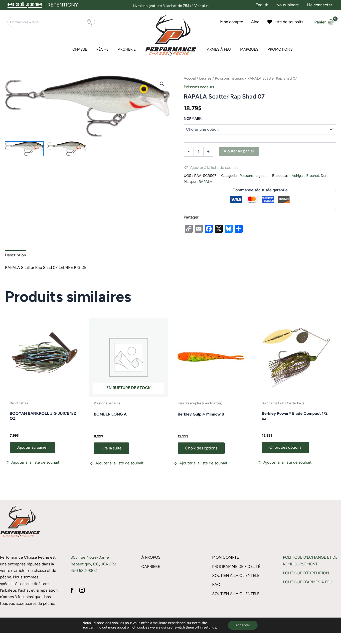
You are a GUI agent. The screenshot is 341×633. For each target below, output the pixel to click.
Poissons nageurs (229, 78)
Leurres (205, 78)
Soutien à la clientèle (235, 575)
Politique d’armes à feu (307, 582)
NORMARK (192, 118)
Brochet (312, 175)
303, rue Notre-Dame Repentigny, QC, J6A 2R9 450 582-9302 (93, 564)
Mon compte (225, 557)
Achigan (298, 175)
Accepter (242, 625)
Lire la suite (111, 448)
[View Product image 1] (24, 148)
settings (209, 627)
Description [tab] (15, 255)
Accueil (190, 78)
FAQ (216, 584)
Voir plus (201, 5)
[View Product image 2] (66, 148)
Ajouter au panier (239, 151)
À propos (151, 557)
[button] (162, 83)
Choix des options (201, 448)
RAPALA (205, 181)
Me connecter (319, 4)
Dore (325, 175)
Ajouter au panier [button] (32, 447)
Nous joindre (287, 4)
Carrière (150, 566)
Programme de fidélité (236, 566)
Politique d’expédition (306, 573)
